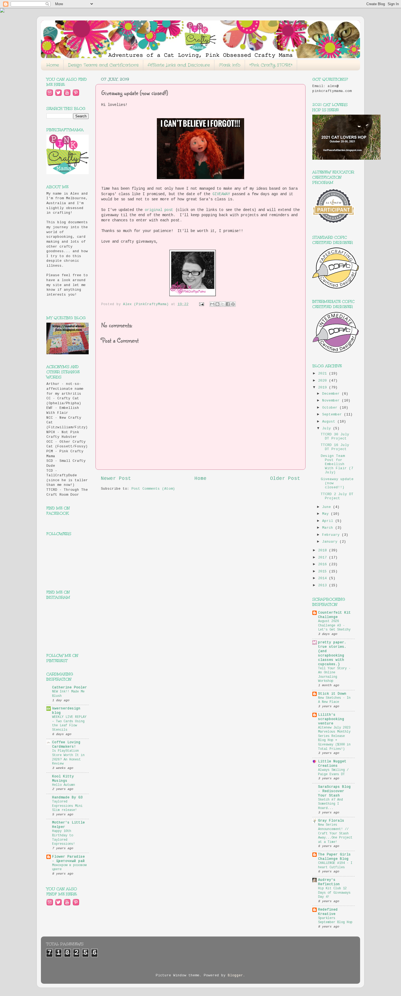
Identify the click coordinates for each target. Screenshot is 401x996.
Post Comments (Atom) (153, 489)
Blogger (235, 975)
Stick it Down (332, 694)
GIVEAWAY (221, 194)
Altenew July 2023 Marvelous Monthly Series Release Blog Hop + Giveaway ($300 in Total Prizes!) (334, 738)
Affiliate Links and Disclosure (179, 65)
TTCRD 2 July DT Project (337, 496)
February (332, 535)
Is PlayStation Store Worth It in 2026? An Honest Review (68, 757)
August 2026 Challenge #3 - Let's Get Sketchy (334, 625)
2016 (323, 564)
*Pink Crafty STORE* (270, 65)
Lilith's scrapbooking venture (331, 719)
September (333, 415)
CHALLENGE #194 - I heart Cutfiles (335, 865)
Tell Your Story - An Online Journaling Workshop (334, 675)
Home (52, 65)
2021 (323, 374)
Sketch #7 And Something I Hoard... (330, 804)
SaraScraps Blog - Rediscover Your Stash (334, 791)
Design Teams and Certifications (103, 65)
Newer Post (116, 478)
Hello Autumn (63, 785)
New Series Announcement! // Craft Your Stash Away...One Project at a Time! (335, 833)
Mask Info (229, 65)
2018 (323, 550)
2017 (323, 558)
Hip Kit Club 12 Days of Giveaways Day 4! (334, 893)
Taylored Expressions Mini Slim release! (67, 806)
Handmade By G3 (67, 797)
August (329, 422)
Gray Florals (331, 821)
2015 (323, 571)
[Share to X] (222, 304)
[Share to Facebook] (228, 304)
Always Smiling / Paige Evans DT (333, 772)
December (332, 394)
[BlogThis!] (217, 304)
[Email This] (212, 304)
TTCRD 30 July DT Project (335, 437)
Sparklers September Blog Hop (335, 920)
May (326, 514)
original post (159, 210)
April (328, 521)
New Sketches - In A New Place (334, 700)
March (328, 528)
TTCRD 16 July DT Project (335, 447)
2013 (323, 585)
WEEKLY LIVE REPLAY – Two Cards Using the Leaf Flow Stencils (69, 723)
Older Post (285, 478)
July (327, 428)
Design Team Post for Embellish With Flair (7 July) (337, 464)
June (327, 507)
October (331, 408)
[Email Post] (201, 304)
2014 (323, 578)
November (332, 401)
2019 (323, 388)
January (331, 542)
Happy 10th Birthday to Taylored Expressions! (63, 837)
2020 (323, 381)
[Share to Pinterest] (233, 304)
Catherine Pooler (69, 687)
